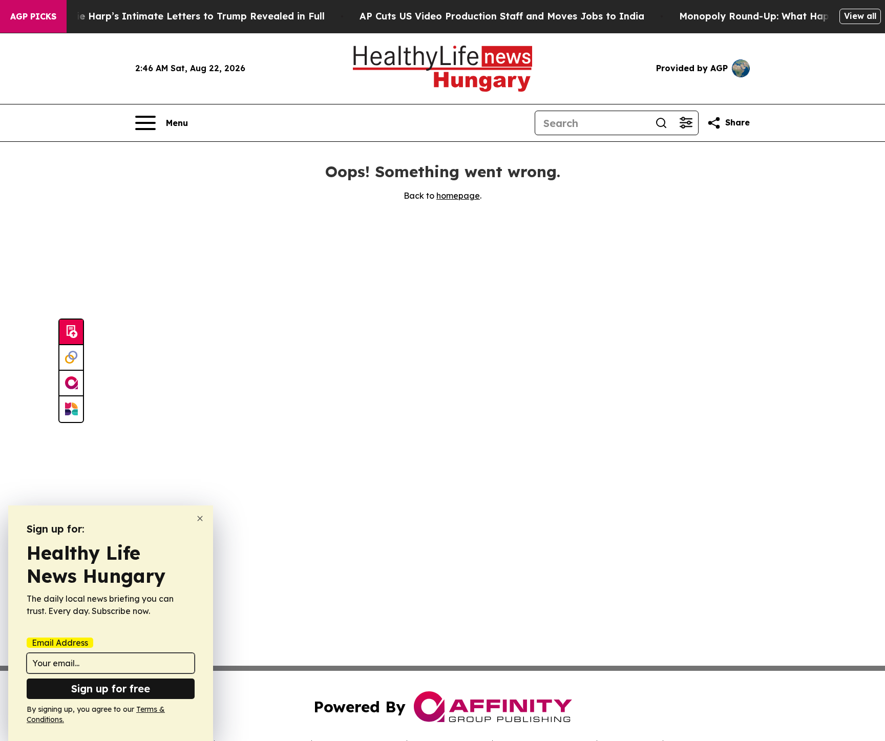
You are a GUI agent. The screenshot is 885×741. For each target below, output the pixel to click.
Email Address (60, 643)
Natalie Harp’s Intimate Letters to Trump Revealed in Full (187, 16)
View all (860, 16)
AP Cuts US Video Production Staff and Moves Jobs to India (502, 16)
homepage (458, 195)
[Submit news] (71, 332)
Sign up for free (110, 688)
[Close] (200, 518)
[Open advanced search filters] (685, 123)
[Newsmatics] (71, 409)
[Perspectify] (71, 358)
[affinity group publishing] (71, 383)
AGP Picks (33, 16)
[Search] (661, 123)
